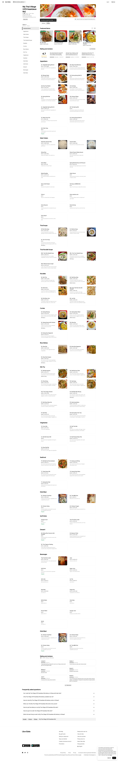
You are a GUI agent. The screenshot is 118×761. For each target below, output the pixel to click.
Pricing (74, 752)
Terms (69, 752)
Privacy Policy (63, 752)
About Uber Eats (81, 741)
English (80, 746)
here (111, 755)
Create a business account (65, 741)
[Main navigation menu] (3, 1)
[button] (59, 693)
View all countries (81, 736)
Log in (108, 1)
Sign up (113, 1)
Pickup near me (81, 739)
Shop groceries (80, 743)
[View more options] (94, 6)
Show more (68, 685)
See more (93, 48)
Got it (114, 757)
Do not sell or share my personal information (87, 752)
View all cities (80, 734)
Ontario (30, 719)
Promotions (61, 743)
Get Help (61, 731)
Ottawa (35, 719)
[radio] (43, 23)
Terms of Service (75, 754)
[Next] (95, 28)
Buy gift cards (62, 734)
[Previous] (92, 28)
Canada (24, 719)
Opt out (109, 757)
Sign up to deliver (63, 739)
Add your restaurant (63, 736)
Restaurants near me (82, 731)
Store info (25, 19)
